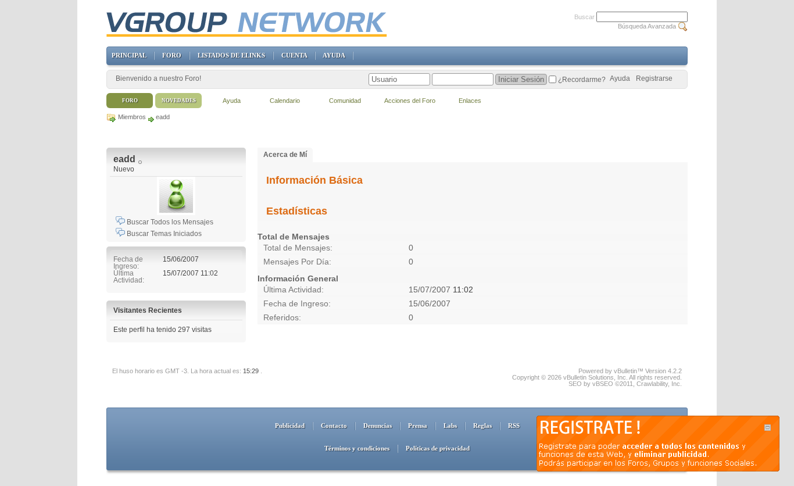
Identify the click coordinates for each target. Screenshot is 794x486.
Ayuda (620, 78)
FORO (171, 55)
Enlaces (470, 100)
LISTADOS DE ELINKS (231, 55)
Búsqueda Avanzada (647, 26)
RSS (514, 425)
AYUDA (334, 55)
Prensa (417, 425)
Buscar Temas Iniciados (163, 234)
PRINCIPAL (129, 55)
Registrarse (654, 78)
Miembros (132, 116)
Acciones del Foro (409, 100)
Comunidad (345, 100)
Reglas (482, 425)
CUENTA (294, 55)
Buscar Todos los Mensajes (169, 222)
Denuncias (377, 425)
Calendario (285, 100)
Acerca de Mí (285, 155)
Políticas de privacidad (438, 448)
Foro (130, 100)
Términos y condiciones (356, 448)
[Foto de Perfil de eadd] (176, 196)
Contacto (334, 425)
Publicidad (290, 425)
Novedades (179, 100)
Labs (450, 425)
